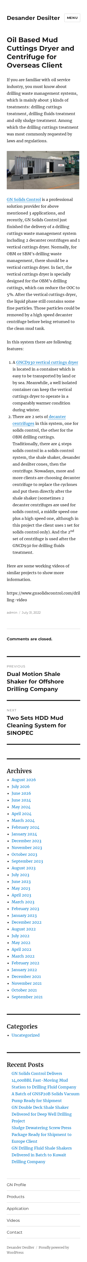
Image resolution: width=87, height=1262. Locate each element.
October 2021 (24, 990)
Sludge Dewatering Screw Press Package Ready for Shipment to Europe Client (42, 1134)
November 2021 (27, 983)
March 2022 (23, 956)
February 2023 (25, 908)
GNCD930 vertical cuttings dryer (47, 362)
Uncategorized (26, 1035)
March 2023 (23, 901)
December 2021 (26, 976)
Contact (14, 1232)
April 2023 (21, 895)
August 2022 (24, 929)
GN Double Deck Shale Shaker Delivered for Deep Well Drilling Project (42, 1114)
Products (15, 1196)
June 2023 (21, 881)
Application (18, 1208)
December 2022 (27, 922)
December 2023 (26, 840)
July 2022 (20, 935)
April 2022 (21, 949)
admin (12, 612)
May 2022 (21, 942)
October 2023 (24, 854)
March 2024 (23, 820)
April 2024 (21, 813)
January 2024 (24, 834)
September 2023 (27, 861)
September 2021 (27, 996)
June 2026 (21, 793)
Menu (72, 18)
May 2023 (21, 888)
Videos (13, 1220)
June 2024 (21, 800)
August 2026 (24, 779)
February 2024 (25, 827)
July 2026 (21, 786)
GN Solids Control (24, 199)
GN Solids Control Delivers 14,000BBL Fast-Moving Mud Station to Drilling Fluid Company (44, 1080)
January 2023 (24, 915)
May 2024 (21, 806)
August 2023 (24, 867)
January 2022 (24, 969)
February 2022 (25, 962)
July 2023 (20, 874)
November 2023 (27, 847)
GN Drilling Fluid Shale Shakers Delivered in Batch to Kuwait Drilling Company (42, 1155)
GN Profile (16, 1185)
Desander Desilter (33, 18)
